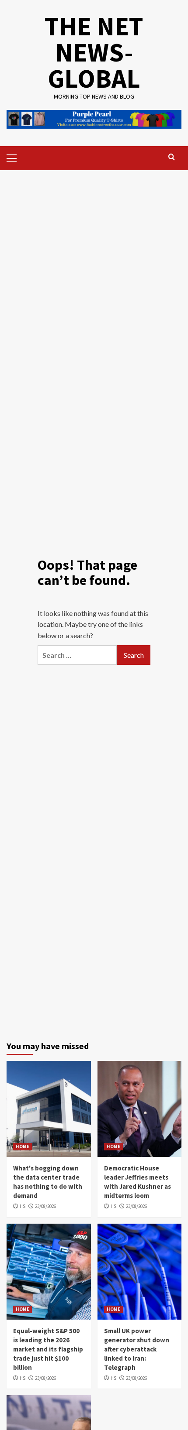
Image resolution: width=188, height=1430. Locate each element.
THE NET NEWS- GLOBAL (94, 52)
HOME (22, 1146)
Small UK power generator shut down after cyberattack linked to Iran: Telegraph (136, 1349)
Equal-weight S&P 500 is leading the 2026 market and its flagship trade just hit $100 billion (48, 1349)
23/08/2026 (45, 1206)
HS (22, 1206)
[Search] (171, 157)
